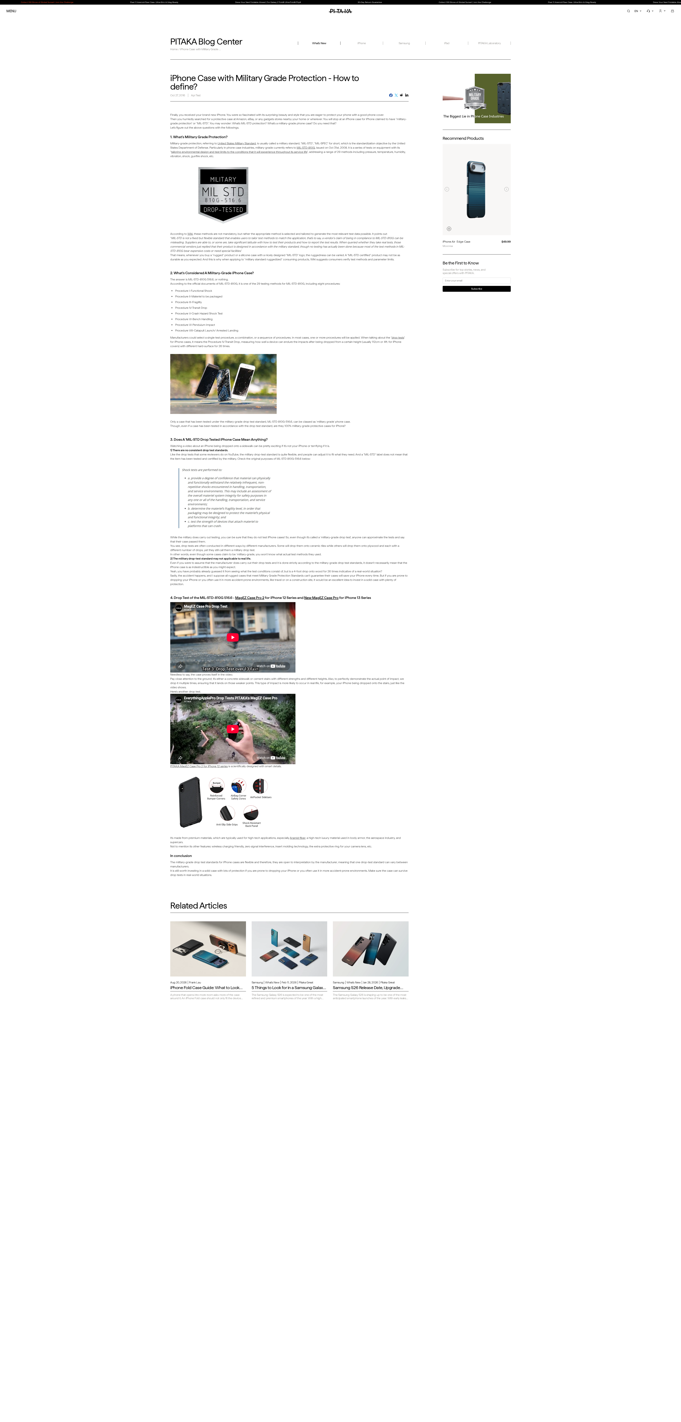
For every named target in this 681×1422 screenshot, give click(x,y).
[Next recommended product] (506, 189)
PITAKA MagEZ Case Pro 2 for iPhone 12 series (199, 766)
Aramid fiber (297, 838)
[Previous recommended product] (447, 189)
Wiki (190, 234)
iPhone (362, 43)
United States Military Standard (237, 143)
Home (174, 49)
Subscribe (476, 288)
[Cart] (672, 11)
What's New (319, 43)
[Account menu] (662, 11)
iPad (446, 43)
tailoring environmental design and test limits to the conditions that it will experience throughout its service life (239, 152)
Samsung (404, 43)
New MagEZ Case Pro (321, 598)
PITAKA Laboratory (489, 43)
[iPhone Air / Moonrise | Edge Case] (477, 189)
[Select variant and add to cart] (449, 229)
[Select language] (638, 11)
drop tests (398, 337)
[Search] (628, 11)
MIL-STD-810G (306, 147)
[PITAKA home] (340, 11)
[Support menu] (650, 11)
